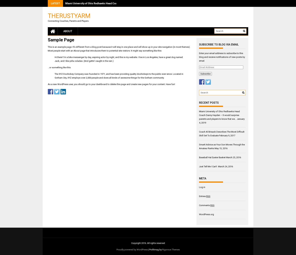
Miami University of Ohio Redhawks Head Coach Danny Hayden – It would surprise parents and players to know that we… (219, 115)
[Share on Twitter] (57, 91)
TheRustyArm (69, 15)
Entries (204, 196)
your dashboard (99, 84)
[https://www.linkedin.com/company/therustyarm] (63, 91)
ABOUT (67, 31)
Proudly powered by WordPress (132, 249)
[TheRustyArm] (53, 31)
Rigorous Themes (171, 249)
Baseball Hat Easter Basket (212, 157)
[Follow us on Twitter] (208, 82)
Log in (202, 187)
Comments (206, 205)
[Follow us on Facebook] (202, 82)
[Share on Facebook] (50, 91)
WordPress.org (206, 214)
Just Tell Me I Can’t (208, 166)
